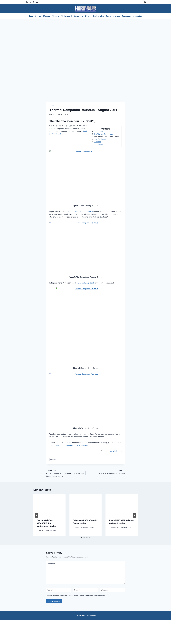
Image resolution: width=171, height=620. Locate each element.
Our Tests (97, 142)
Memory (46, 16)
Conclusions (98, 144)
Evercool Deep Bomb (86, 283)
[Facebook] (26, 2)
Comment (51, 563)
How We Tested (100, 139)
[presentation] (49, 505)
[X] (30, 2)
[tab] (81, 537)
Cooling (38, 16)
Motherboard (66, 16)
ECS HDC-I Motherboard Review (112, 472)
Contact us (137, 16)
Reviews (53, 459)
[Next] (134, 515)
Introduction (98, 131)
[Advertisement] (85, 34)
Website (104, 590)
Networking (78, 16)
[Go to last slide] (36, 515)
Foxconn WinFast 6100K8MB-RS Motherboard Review (47, 523)
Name (50, 590)
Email (77, 590)
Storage (116, 16)
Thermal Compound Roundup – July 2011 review (68, 445)
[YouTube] (36, 2)
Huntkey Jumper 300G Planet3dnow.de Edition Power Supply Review (65, 473)
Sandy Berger (115, 527)
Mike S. (53, 114)
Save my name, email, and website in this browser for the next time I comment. (76, 596)
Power (108, 16)
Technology (126, 16)
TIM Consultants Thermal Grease (79, 212)
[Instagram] (33, 2)
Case (31, 16)
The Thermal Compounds (103, 134)
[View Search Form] (145, 2)
